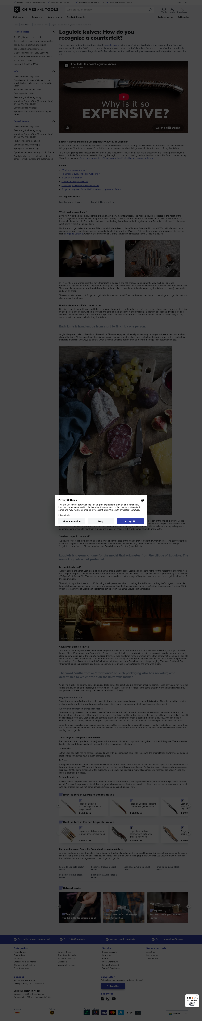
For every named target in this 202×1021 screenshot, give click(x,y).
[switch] (192, 1004)
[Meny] (197, 996)
